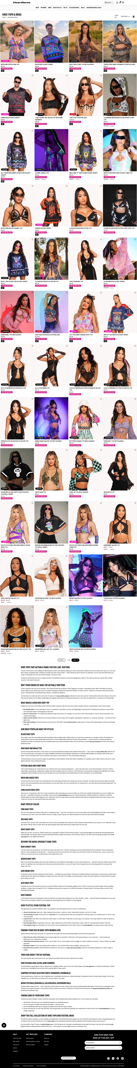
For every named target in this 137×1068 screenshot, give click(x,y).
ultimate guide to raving (32, 1041)
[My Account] (117, 2)
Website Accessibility (28, 1065)
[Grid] (131, 17)
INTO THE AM (121, 1066)
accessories (74, 7)
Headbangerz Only (93, 7)
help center (16, 1041)
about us (46, 1038)
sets (65, 7)
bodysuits (57, 7)
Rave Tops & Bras (13, 17)
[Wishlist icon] (32, 22)
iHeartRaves (87, 1065)
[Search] (106, 2)
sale (83, 7)
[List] (133, 17)
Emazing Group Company (110, 1066)
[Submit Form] (120, 1043)
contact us (16, 1044)
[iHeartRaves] (21, 2)
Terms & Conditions (41, 1065)
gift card (46, 1041)
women (43, 7)
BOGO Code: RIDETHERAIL (7, 68)
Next (75, 660)
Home (4, 17)
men (49, 7)
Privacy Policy (16, 1065)
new (37, 7)
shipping (15, 1051)
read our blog (29, 1038)
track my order (17, 1038)
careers (46, 1044)
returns (15, 1048)
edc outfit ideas (30, 1044)
